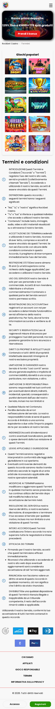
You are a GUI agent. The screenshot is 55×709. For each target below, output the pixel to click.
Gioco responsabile (27, 669)
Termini (27, 675)
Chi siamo (27, 657)
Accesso (15, 704)
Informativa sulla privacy (27, 682)
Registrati (40, 704)
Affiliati (27, 663)
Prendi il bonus (27, 34)
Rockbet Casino (10, 43)
